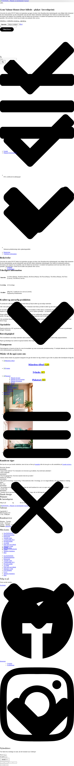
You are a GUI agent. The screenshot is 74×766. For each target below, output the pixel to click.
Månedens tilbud (12, 387)
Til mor (13, 382)
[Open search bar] (1, 57)
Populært (9, 386)
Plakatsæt (10, 389)
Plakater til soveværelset (18, 379)
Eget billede (7, 392)
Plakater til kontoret (16, 381)
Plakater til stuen (15, 378)
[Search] (3, 62)
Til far (12, 384)
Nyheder (9, 267)
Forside (6, 151)
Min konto (7, 394)
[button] (37, 470)
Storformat (10, 391)
